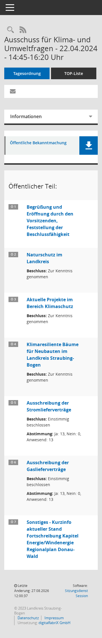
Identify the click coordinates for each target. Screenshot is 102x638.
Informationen (26, 116)
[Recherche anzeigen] (10, 30)
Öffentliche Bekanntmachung (38, 143)
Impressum (54, 617)
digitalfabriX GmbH (55, 622)
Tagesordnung (27, 73)
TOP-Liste (73, 73)
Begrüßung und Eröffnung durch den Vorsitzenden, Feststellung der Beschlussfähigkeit (50, 220)
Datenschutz (28, 617)
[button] (88, 145)
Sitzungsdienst (76, 593)
